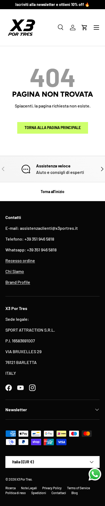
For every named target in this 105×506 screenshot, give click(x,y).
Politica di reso (15, 493)
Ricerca (10, 488)
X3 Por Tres (24, 479)
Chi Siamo (14, 271)
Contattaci (58, 493)
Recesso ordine (20, 260)
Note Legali (29, 488)
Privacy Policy (52, 488)
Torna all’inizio (52, 191)
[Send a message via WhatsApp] (95, 474)
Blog (74, 493)
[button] (84, 27)
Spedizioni (38, 493)
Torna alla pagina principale (52, 127)
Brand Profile (17, 282)
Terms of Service (78, 488)
